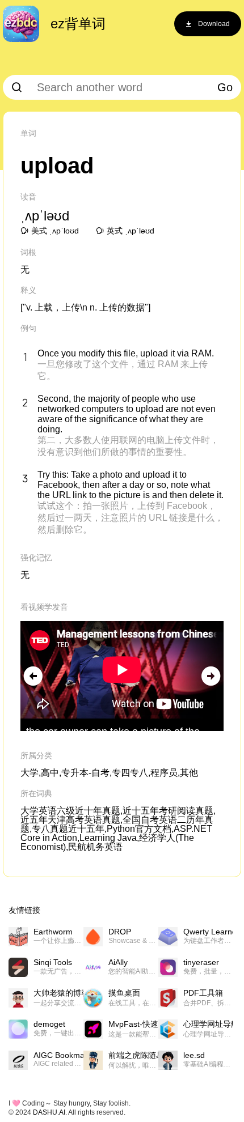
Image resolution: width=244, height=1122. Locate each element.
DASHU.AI (49, 1112)
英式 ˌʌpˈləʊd (130, 230)
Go (225, 87)
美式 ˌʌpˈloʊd (55, 230)
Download (214, 24)
